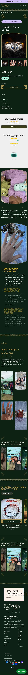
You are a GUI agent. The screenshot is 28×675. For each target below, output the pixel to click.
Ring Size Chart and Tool (6, 108)
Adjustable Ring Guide (5, 106)
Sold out (14, 87)
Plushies (6, 633)
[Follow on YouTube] (16, 612)
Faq (18, 644)
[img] (14, 138)
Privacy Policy (7, 653)
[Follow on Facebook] (4, 612)
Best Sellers (6, 631)
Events (5, 645)
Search (19, 629)
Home (2, 12)
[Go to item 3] (19, 63)
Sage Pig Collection (11, 21)
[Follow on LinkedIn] (19, 612)
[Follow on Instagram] (12, 612)
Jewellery (6, 636)
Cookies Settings (8, 658)
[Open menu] (26, 5)
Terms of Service (8, 655)
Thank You (20, 646)
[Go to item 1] (4, 63)
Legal (19, 642)
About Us (6, 642)
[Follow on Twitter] (8, 612)
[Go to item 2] (12, 63)
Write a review (14, 126)
